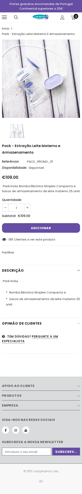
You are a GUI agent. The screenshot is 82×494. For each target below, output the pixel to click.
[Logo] (41, 17)
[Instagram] (15, 430)
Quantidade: (12, 200)
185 (11, 239)
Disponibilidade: (14, 168)
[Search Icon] (16, 17)
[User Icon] (62, 17)
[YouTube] (25, 430)
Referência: (10, 161)
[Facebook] (5, 430)
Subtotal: (9, 216)
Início (6, 28)
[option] (41, 79)
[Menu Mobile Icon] (4, 17)
